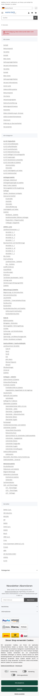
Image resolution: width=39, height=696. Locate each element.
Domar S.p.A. (7, 509)
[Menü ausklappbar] (2, 12)
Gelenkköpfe (9, 398)
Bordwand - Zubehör (12, 215)
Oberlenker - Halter (11, 409)
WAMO (5, 530)
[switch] (7, 671)
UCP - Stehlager (10, 493)
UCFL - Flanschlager (12, 490)
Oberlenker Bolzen (11, 417)
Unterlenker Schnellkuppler (14, 449)
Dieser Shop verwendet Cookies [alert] (19, 640)
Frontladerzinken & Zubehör (14, 387)
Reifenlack (6, 275)
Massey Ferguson (11, 362)
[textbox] (17, 8)
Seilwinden (9, 480)
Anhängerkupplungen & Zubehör (13, 183)
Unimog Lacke (7, 280)
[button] (28, 13)
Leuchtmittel (7, 298)
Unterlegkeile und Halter (10, 209)
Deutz (7, 351)
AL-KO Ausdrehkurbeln (10, 149)
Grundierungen (8, 272)
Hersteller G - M (10, 235)
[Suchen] (35, 18)
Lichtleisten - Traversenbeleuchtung (14, 300)
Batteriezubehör (8, 320)
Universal (6, 370)
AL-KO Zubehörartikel (10, 173)
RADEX (5, 523)
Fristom (5, 547)
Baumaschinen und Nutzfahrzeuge (14, 243)
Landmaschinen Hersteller (11, 346)
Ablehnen (19, 689)
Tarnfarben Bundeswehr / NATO (13, 277)
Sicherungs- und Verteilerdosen (13, 331)
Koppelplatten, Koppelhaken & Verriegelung (19, 390)
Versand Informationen (10, 65)
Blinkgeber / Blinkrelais (10, 323)
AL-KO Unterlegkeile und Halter (12, 170)
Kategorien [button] (5, 570)
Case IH (8, 349)
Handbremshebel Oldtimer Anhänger (17, 217)
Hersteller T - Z (10, 240)
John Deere (9, 359)
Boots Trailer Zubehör (10, 185)
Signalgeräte (7, 334)
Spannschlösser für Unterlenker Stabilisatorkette (20, 435)
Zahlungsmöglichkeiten (10, 62)
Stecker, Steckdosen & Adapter (12, 193)
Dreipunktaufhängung (10, 382)
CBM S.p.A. (6, 537)
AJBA (4, 550)
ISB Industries (7, 513)
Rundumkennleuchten (12, 314)
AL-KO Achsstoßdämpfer (10, 144)
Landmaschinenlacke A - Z (11, 229)
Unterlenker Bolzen (11, 441)
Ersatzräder (9, 199)
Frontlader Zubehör (9, 385)
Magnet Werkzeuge (9, 472)
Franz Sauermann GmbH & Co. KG (13, 544)
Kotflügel (6, 191)
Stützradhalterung (11, 207)
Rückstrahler (7, 306)
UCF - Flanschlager (11, 488)
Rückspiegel (7, 422)
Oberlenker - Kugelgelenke (14, 411)
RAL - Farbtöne (10, 264)
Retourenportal (8, 48)
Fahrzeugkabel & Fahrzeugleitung (13, 188)
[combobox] (17, 8)
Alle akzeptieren (19, 683)
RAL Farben (6, 256)
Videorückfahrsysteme (10, 89)
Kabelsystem (9, 454)
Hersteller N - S (10, 237)
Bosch (5, 533)
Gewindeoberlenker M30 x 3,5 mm (16, 406)
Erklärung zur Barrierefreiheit (12, 123)
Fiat (7, 357)
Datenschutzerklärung (10, 103)
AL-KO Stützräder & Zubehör (12, 162)
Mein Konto (6, 59)
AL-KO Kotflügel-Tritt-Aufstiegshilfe (14, 154)
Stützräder (9, 168)
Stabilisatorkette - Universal (11, 459)
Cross (5, 540)
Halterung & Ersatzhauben (14, 311)
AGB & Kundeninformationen (12, 116)
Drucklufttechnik (8, 466)
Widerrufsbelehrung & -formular (13, 113)
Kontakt (5, 45)
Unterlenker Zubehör (9, 427)
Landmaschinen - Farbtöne (14, 261)
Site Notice (6, 96)
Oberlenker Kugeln (11, 419)
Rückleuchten (7, 303)
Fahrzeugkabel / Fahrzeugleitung (13, 326)
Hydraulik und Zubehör (10, 395)
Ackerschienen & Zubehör (11, 379)
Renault (8, 365)
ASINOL (5, 557)
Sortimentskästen (8, 482)
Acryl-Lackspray (8, 259)
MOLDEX (6, 516)
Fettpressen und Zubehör (11, 469)
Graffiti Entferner (8, 267)
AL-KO (5, 561)
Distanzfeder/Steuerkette (13, 430)
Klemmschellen (10, 165)
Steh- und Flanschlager (10, 485)
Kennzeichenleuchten (10, 295)
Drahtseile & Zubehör (12, 477)
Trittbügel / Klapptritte (12, 223)
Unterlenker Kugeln (12, 446)
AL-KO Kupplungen (9, 157)
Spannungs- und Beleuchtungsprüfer (14, 336)
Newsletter (6, 110)
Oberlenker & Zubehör (10, 403)
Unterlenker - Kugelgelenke (14, 438)
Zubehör (6, 212)
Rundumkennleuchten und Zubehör (14, 308)
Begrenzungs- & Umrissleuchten (13, 292)
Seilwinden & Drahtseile (10, 474)
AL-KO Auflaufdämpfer (10, 146)
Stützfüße (9, 201)
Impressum (6, 120)
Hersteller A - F (10, 232)
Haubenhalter (7, 393)
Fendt (7, 354)
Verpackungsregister (9, 99)
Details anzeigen (20, 694)
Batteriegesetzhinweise (10, 106)
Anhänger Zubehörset (10, 180)
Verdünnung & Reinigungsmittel (13, 283)
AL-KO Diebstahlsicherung (11, 152)
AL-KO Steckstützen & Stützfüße (13, 160)
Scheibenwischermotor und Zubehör (14, 425)
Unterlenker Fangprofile (13, 443)
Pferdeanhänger (8, 367)
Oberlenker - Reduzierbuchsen (15, 414)
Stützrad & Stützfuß (9, 196)
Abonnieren (30, 600)
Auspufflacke (7, 269)
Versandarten (7, 127)
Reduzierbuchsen (11, 433)
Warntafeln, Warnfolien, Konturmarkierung (16, 457)
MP (4, 520)
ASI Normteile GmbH (9, 554)
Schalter (5, 328)
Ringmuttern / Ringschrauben (15, 220)
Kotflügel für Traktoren (10, 401)
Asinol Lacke (7, 86)
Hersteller (6, 52)
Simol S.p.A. (7, 526)
